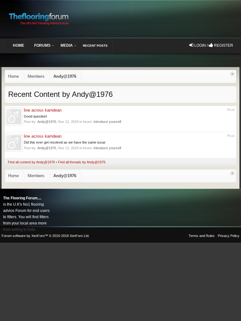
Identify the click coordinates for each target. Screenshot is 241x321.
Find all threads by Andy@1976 (81, 162)
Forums (42, 45)
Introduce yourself (107, 122)
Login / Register (213, 45)
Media (67, 45)
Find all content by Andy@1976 (31, 162)
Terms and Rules (202, 236)
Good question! (35, 116)
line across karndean (43, 110)
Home (18, 45)
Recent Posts (95, 45)
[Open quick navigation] (232, 74)
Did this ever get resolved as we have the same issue (64, 142)
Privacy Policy (228, 236)
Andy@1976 (46, 122)
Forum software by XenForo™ (45, 236)
